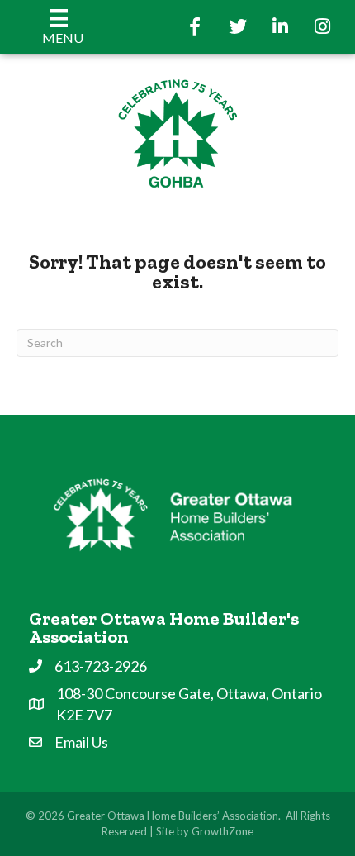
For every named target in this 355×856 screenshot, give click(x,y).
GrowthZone (222, 831)
